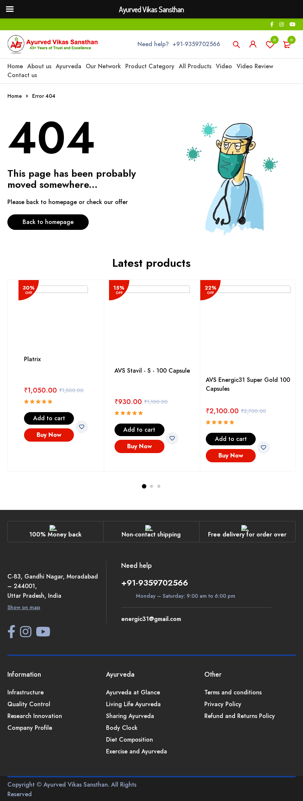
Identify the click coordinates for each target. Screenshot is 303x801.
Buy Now (49, 435)
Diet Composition (129, 739)
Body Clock (121, 728)
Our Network (103, 66)
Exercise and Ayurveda (136, 751)
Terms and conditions (233, 692)
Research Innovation (34, 716)
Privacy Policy (222, 704)
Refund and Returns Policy (239, 716)
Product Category (149, 66)
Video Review (254, 66)
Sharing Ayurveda (130, 716)
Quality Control (28, 704)
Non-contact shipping (151, 534)
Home (15, 66)
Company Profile (29, 728)
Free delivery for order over (247, 534)
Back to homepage (48, 222)
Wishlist (274, 40)
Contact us (22, 75)
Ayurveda (68, 66)
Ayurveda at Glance (133, 692)
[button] (49, 418)
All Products (195, 66)
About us (39, 66)
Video (224, 66)
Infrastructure (25, 692)
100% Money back (55, 534)
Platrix (32, 359)
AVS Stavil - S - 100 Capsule (152, 370)
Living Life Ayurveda (133, 704)
